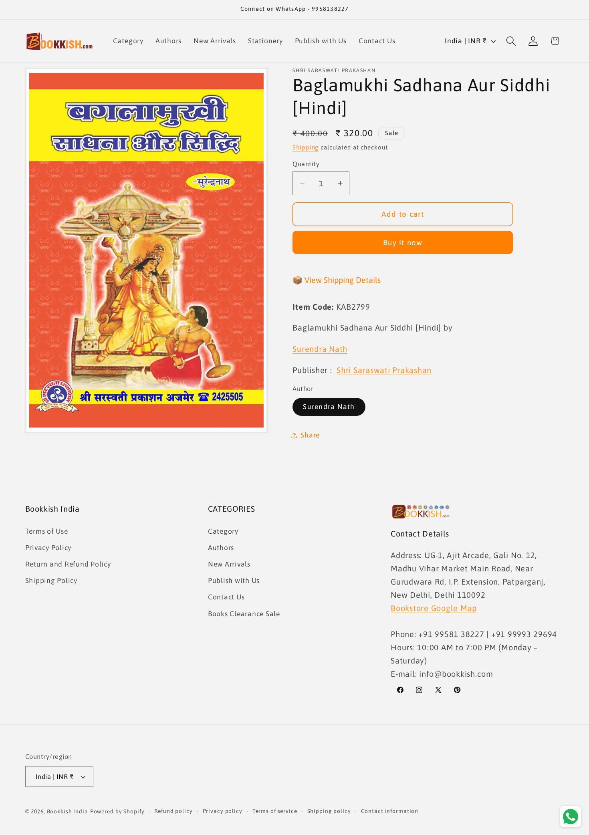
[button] (511, 41)
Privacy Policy (48, 548)
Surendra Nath (329, 407)
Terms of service (274, 811)
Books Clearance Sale (244, 614)
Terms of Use (46, 531)
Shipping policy (329, 811)
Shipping (305, 147)
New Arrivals (229, 564)
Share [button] (310, 435)
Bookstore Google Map (434, 608)
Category (223, 531)
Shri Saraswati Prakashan (384, 370)
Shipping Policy (51, 581)
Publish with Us (234, 581)
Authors (221, 548)
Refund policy (173, 811)
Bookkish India (67, 811)
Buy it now (403, 242)
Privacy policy (222, 811)
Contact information (390, 811)
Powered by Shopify (117, 811)
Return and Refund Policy (68, 564)
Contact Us (226, 597)
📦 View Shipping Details (336, 279)
